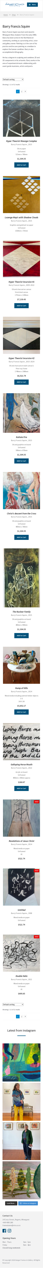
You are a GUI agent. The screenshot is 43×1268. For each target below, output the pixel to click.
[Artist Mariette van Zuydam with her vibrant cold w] (21, 1102)
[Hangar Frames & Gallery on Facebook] (4, 1230)
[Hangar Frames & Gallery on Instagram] (9, 1230)
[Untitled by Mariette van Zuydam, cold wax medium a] (21, 1062)
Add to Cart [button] (21, 165)
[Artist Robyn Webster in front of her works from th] (21, 1141)
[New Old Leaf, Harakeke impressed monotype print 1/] (21, 1180)
